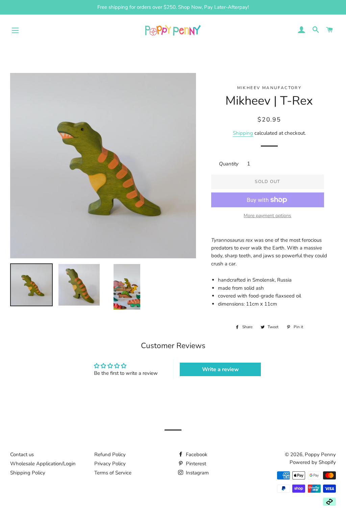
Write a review (220, 369)
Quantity (229, 163)
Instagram (196, 472)
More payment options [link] (267, 215)
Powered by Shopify (313, 462)
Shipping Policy (27, 472)
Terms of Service (112, 472)
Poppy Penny (320, 454)
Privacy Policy (110, 463)
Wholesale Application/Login (43, 463)
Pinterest (195, 463)
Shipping (243, 133)
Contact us (22, 454)
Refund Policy (110, 454)
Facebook (195, 454)
